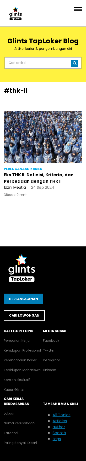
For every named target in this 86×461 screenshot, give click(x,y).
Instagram (51, 360)
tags (57, 439)
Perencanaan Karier (20, 360)
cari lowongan (24, 315)
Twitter (49, 350)
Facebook (51, 340)
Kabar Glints (14, 389)
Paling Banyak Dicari (20, 442)
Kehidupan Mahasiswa (22, 370)
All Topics (61, 415)
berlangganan (23, 298)
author (59, 427)
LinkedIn (49, 370)
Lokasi (9, 413)
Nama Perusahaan (19, 423)
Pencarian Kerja (17, 340)
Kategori (11, 433)
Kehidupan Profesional (22, 350)
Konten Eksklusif (17, 379)
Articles (60, 421)
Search (59, 433)
